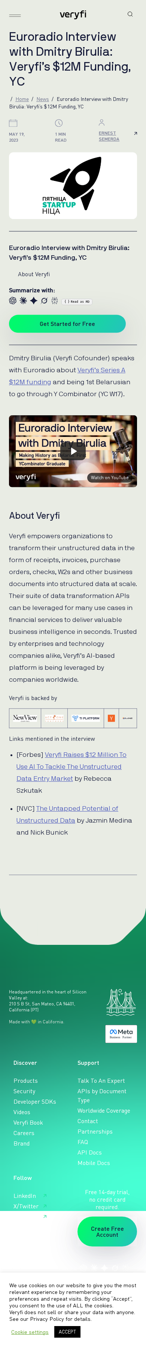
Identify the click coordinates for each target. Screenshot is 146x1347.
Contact (87, 1121)
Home (22, 99)
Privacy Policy (47, 1319)
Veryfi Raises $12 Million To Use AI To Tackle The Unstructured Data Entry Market (71, 767)
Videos (21, 1112)
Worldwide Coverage (103, 1110)
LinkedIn (24, 1195)
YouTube (24, 1216)
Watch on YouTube (110, 477)
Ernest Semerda (109, 136)
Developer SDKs (34, 1101)
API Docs (89, 1152)
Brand (21, 1143)
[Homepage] (73, 14)
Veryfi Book (28, 1122)
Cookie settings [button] (30, 1332)
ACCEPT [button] (67, 1332)
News (42, 99)
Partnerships (95, 1131)
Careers (23, 1133)
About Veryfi (34, 274)
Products (25, 1080)
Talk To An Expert (101, 1080)
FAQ (82, 1142)
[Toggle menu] (15, 15)
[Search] (130, 14)
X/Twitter (26, 1206)
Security (24, 1091)
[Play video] (73, 451)
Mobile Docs (93, 1162)
